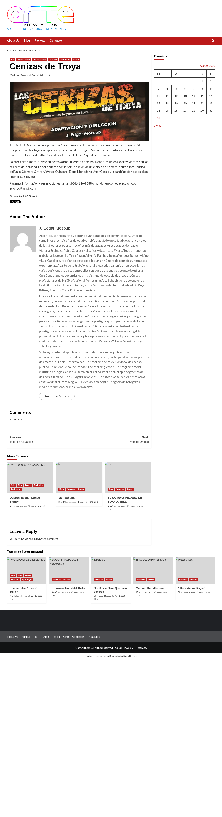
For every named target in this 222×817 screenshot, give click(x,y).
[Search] (213, 41)
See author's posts (56, 396)
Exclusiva (53, 59)
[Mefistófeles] (79, 477)
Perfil (36, 636)
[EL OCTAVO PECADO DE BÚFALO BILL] (128, 477)
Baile (13, 485)
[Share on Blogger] (31, 208)
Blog (27, 40)
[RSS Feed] (89, 208)
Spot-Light (65, 59)
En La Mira (93, 636)
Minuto (25, 636)
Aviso (20, 59)
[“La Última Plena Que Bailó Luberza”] (111, 570)
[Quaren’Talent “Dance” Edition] (30, 477)
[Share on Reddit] (76, 208)
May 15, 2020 (36, 506)
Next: (139, 439)
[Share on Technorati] (83, 208)
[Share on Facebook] (12, 208)
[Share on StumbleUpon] (63, 208)
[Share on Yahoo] (70, 208)
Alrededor (78, 636)
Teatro (76, 59)
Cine (66, 636)
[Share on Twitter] (19, 208)
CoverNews (122, 647)
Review (81, 489)
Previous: (21, 439)
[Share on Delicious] (38, 208)
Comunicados (39, 59)
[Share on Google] (51, 208)
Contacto (56, 40)
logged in (30, 538)
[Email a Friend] (25, 208)
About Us (13, 40)
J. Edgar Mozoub (20, 75)
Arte (12, 59)
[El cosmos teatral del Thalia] (69, 570)
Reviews (39, 40)
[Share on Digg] (44, 208)
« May (157, 125)
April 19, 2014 (38, 75)
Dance (28, 485)
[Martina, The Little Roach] (153, 570)
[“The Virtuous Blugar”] (195, 570)
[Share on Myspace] (57, 208)
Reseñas (71, 489)
